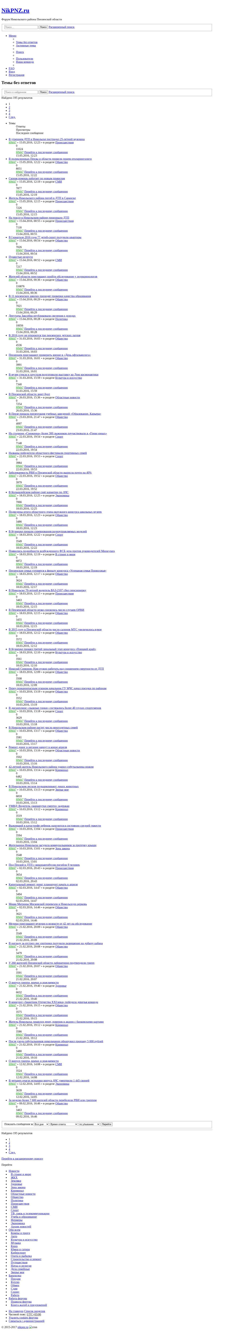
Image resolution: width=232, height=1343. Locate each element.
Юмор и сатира (20, 1249)
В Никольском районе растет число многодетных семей (43, 727)
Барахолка (15, 1275)
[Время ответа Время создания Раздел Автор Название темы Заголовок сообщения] (64, 1124)
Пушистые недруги (21, 256)
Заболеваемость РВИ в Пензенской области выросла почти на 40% (50, 472)
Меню (12, 35)
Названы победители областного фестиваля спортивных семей (48, 453)
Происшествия (64, 142)
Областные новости (67, 397)
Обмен (15, 1285)
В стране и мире (65, 554)
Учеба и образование (24, 1216)
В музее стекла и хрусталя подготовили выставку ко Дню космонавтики (53, 374)
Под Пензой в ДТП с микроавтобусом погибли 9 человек (44, 864)
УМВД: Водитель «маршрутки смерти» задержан (39, 806)
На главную (16, 1311)
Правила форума (21, 1301)
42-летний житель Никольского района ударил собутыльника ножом (51, 766)
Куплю (15, 1282)
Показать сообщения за (19, 1124)
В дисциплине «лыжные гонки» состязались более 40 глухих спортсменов (55, 707)
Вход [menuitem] (12, 71)
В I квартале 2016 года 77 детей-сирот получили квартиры (45, 237)
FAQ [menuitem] (11, 68)
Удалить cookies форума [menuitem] (23, 1317)
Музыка (16, 1242)
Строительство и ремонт (26, 1259)
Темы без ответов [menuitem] (27, 42)
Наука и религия (21, 1265)
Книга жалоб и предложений (29, 1305)
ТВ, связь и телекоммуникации (30, 1213)
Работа (15, 1295)
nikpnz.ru (23, 1327)
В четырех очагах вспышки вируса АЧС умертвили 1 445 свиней (49, 1080)
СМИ (58, 181)
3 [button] (9, 110)
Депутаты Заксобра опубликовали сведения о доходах (42, 315)
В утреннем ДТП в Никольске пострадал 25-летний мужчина (47, 139)
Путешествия (19, 1262)
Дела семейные (20, 1269)
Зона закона (62, 848)
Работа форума (18, 1298)
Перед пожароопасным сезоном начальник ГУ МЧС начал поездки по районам (57, 688)
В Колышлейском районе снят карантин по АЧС (39, 492)
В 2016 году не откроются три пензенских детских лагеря (44, 335)
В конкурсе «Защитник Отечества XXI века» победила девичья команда (53, 1002)
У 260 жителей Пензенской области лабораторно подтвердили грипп (51, 962)
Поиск (43, 27)
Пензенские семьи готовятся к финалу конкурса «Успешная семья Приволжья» (57, 570)
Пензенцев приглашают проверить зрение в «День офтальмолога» (50, 354)
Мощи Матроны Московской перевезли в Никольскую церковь (48, 904)
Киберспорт (18, 1252)
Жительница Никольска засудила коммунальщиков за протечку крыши (52, 845)
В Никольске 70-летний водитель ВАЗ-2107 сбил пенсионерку (47, 590)
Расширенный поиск (61, 27)
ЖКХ (14, 1177)
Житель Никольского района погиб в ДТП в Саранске (42, 198)
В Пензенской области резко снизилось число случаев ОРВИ (46, 609)
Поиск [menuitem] (20, 52)
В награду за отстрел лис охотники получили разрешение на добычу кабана (56, 943)
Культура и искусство (68, 377)
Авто (14, 1236)
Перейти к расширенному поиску (22, 1158)
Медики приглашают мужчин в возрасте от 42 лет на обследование (50, 923)
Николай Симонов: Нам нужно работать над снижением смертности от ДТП (56, 668)
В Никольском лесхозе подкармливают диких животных (44, 786)
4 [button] (9, 113)
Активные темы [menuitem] (26, 45)
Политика (61, 318)
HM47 (12, 142)
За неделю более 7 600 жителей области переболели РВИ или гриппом (53, 1100)
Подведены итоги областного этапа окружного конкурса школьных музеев (55, 511)
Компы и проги (20, 1233)
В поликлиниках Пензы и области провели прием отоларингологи (50, 158)
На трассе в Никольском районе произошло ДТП (39, 217)
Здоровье (61, 985)
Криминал (61, 770)
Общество (61, 162)
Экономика (62, 495)
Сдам (14, 1288)
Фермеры (16, 1220)
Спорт (59, 436)
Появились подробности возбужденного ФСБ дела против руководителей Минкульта (62, 551)
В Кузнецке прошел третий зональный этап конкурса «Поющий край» (52, 649)
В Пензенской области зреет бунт (29, 394)
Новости (14, 1170)
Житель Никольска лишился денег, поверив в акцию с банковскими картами (56, 1021)
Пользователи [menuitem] (24, 58)
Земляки (16, 1180)
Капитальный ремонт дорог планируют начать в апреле (43, 884)
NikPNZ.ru (15, 10)
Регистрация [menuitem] (16, 74)
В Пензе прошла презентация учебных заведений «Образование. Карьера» (55, 413)
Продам (15, 1278)
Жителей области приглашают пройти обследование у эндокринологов (53, 276)
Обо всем (14, 1229)
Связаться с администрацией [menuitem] (26, 1320)
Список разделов (34, 1311)
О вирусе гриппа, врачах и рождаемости (34, 982)
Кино (14, 1246)
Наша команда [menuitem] (25, 61)
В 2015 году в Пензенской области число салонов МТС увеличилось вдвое (55, 629)
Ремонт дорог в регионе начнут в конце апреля (38, 747)
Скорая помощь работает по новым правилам (37, 178)
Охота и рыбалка (21, 1255)
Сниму (15, 1291)
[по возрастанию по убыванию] (89, 1124)
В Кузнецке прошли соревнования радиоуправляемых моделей (48, 531)
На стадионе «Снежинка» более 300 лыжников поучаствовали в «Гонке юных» (58, 433)
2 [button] (9, 107)
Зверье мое (62, 789)
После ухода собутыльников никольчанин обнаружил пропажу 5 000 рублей (56, 1041)
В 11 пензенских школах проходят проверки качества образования (50, 296)
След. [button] (12, 117)
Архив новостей (21, 1226)
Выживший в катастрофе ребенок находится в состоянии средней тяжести (55, 825)
